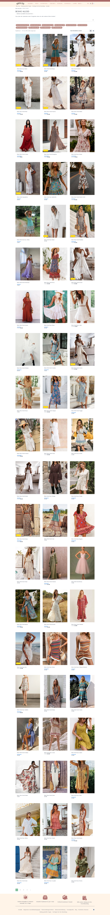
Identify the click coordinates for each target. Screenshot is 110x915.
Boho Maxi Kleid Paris (22, 111)
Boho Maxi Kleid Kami (22, 880)
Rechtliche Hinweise (83, 909)
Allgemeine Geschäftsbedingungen (31, 909)
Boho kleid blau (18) (59, 25)
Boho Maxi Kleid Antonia (50, 581)
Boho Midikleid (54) (45, 27)
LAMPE (75, 3)
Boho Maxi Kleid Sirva (49, 282)
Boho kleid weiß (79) (35, 25)
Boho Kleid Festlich (76, 68)
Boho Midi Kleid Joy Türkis (23, 239)
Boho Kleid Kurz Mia (21, 667)
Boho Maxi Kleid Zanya (22, 539)
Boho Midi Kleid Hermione (23, 282)
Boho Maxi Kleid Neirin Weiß (78, 197)
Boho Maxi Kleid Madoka (77, 239)
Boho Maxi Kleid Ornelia (22, 453)
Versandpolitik (70, 909)
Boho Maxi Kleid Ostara (22, 154)
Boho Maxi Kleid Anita (49, 795)
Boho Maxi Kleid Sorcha (49, 624)
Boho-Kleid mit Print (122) (23, 25)
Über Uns (18, 6)
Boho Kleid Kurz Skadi (49, 239)
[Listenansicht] (93, 31)
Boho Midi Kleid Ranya (49, 68)
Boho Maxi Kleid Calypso (50, 410)
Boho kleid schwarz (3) (47, 25)
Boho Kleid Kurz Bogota (76, 539)
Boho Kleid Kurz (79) (34, 27)
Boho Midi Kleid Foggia (76, 410)
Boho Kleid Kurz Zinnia (49, 667)
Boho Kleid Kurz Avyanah (50, 880)
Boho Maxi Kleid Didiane (23, 368)
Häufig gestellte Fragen (26, 6)
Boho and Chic (18, 8)
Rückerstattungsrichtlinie (48, 909)
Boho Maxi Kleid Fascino (50, 111)
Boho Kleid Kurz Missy (49, 325)
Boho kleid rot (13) (82, 25)
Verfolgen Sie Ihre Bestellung (38, 6)
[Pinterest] (94, 910)
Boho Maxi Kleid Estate (22, 496)
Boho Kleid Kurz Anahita (22, 709)
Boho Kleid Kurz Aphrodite (50, 197)
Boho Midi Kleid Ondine (22, 752)
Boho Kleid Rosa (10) (71, 25)
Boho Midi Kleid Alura (22, 581)
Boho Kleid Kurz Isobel (76, 752)
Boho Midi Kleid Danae (49, 709)
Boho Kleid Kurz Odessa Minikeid (79, 667)
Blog (76, 909)
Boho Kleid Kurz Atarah (49, 838)
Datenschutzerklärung (60, 909)
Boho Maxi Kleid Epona (76, 838)
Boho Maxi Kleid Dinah (22, 795)
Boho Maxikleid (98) (57, 27)
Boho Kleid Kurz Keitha (76, 453)
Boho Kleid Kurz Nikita (22, 838)
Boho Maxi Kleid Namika (77, 624)
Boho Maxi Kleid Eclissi (76, 282)
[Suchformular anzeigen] (88, 3)
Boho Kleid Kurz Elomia (76, 880)
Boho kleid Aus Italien (22, 68)
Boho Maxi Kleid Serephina (50, 154)
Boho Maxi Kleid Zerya (22, 410)
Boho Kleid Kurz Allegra (49, 496)
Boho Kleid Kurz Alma (76, 795)
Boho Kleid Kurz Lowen (49, 752)
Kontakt (47, 6)
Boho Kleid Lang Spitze (22, 197)
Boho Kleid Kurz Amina (76, 154)
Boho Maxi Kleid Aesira (76, 368)
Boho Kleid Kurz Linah (76, 325)
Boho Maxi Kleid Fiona (49, 453)
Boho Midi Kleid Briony (76, 581)
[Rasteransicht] (91, 31)
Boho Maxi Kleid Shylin (22, 624)
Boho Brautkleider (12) (22, 27)
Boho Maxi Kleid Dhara (76, 111)
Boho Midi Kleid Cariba (76, 709)
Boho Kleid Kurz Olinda (76, 496)
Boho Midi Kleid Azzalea (50, 368)
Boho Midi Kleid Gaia (49, 539)
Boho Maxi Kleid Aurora (22, 325)
